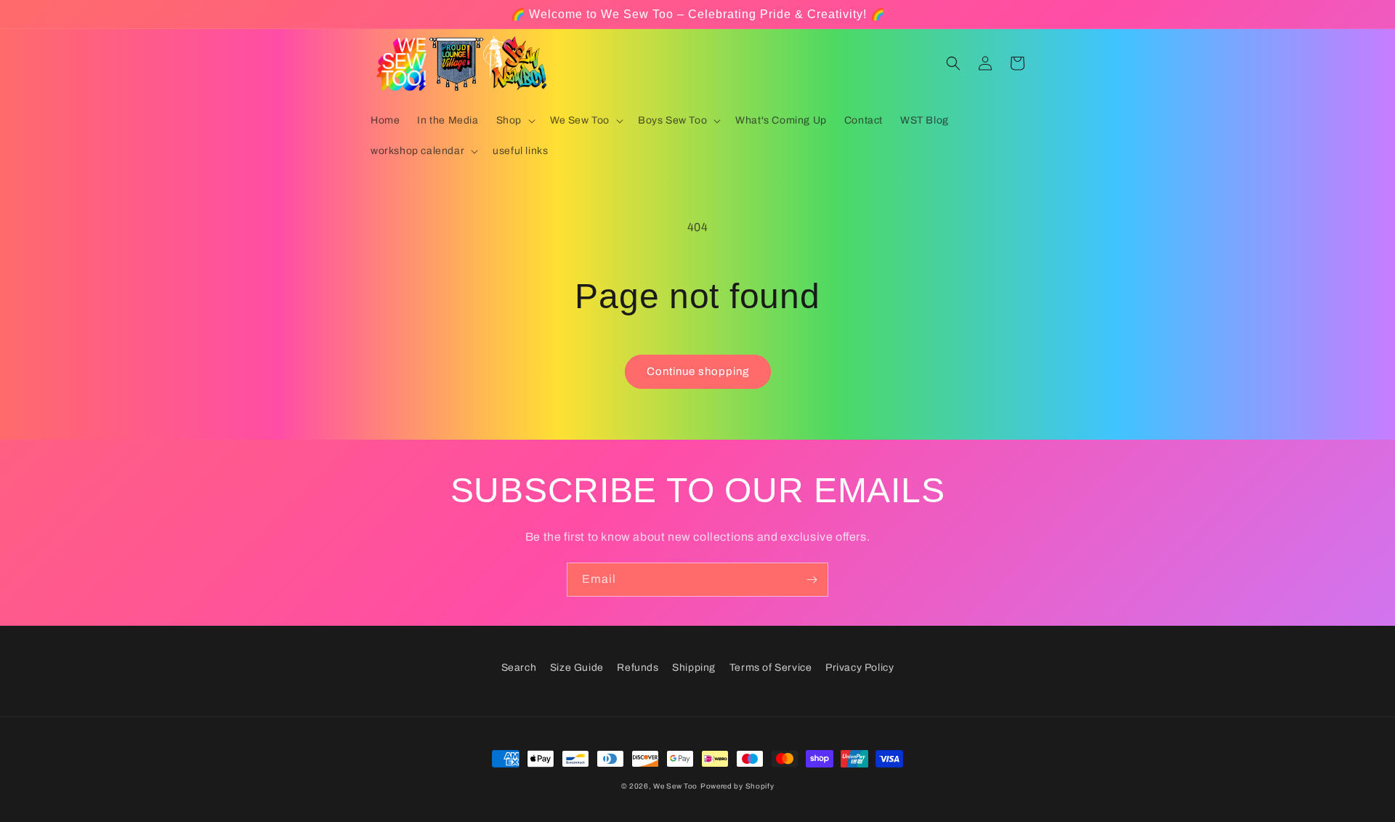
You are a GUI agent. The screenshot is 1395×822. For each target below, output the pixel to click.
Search (519, 667)
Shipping (694, 667)
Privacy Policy (859, 667)
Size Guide (577, 667)
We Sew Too (675, 786)
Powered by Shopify (737, 786)
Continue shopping (698, 371)
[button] (514, 120)
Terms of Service (770, 667)
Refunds (637, 667)
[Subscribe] (812, 580)
